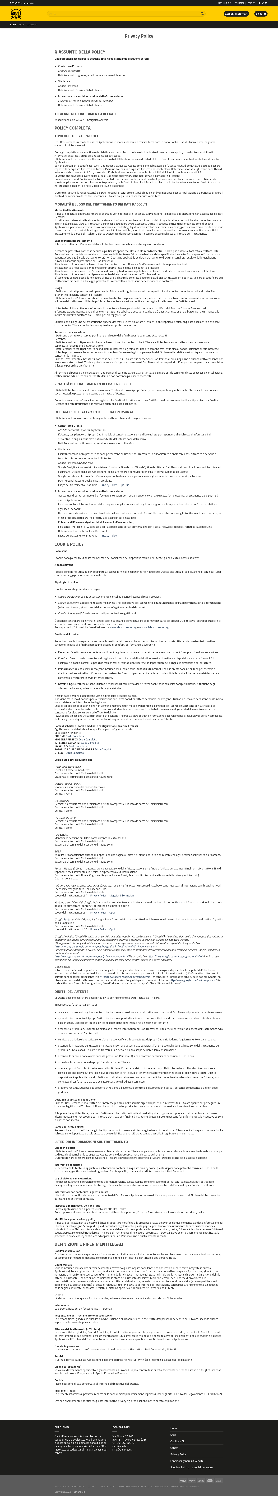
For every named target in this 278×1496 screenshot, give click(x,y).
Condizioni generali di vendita (187, 1461)
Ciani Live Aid (177, 1441)
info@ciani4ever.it (123, 1449)
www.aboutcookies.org (123, 627)
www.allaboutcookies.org (154, 627)
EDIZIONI (252, 3)
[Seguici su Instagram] (263, 3)
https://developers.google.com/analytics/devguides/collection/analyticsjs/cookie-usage (106, 946)
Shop (21, 24)
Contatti (32, 24)
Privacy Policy (109, 485)
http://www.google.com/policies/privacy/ (193, 980)
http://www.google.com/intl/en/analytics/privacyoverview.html (91, 956)
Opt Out (124, 485)
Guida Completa (75, 736)
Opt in (112, 912)
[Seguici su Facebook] (260, 3)
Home (13, 24)
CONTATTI (239, 3)
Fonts (66, 919)
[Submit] (202, 14)
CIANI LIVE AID (224, 3)
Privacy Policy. (109, 535)
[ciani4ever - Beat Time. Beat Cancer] (26, 13)
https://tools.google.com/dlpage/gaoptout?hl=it (175, 956)
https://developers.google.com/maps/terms (125, 977)
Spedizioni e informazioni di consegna (191, 1467)
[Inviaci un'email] (266, 3)
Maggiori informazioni (121, 895)
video (180, 902)
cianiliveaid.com (121, 1446)
